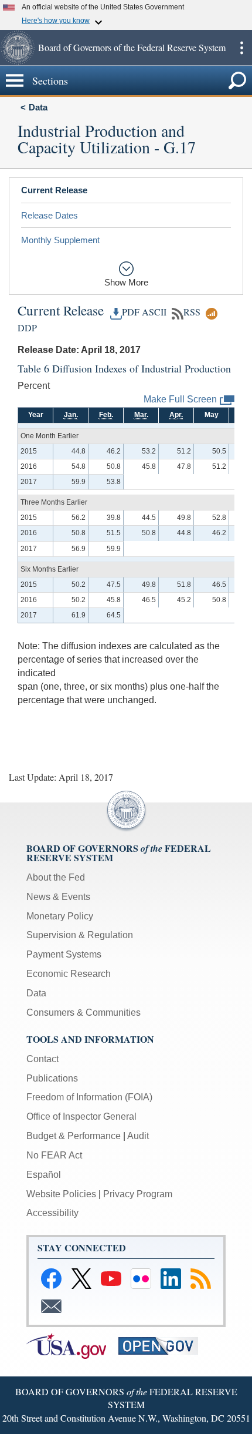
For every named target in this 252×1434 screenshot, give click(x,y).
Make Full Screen (180, 399)
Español (43, 1175)
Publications (52, 1078)
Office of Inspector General (81, 1116)
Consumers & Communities (83, 1012)
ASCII (154, 311)
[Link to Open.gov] (163, 1345)
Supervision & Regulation (79, 935)
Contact (42, 1059)
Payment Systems (63, 954)
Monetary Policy (59, 916)
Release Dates (49, 215)
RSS (191, 311)
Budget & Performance (73, 1136)
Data (38, 107)
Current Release (54, 190)
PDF (130, 311)
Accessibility (52, 1213)
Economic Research (68, 974)
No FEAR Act (54, 1155)
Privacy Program (137, 1194)
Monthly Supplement (60, 240)
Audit (138, 1136)
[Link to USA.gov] (72, 1345)
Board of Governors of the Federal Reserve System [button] (132, 47)
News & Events (58, 897)
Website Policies (61, 1194)
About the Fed (55, 877)
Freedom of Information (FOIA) (89, 1097)
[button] (17, 47)
